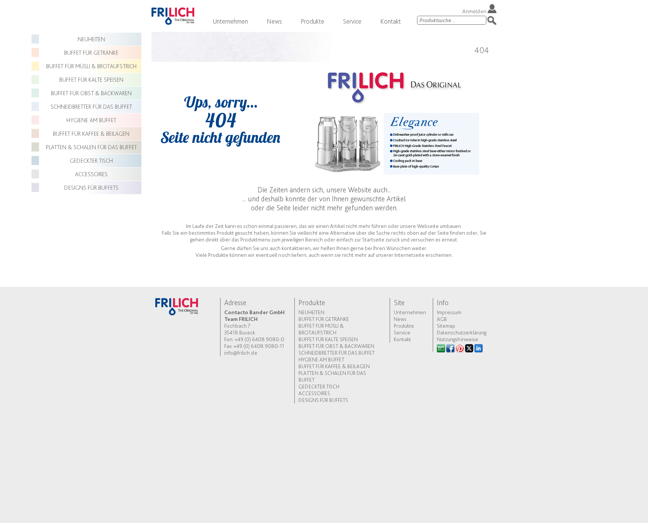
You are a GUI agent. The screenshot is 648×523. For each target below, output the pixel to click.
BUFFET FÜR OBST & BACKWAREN (91, 93)
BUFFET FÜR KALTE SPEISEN (91, 79)
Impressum (449, 312)
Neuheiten (91, 39)
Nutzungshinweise (457, 339)
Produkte (312, 21)
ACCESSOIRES (91, 174)
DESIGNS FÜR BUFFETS (91, 187)
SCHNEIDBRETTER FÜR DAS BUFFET (91, 106)
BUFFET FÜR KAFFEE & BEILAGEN (91, 133)
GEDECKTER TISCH (91, 160)
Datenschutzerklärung (461, 332)
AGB (442, 319)
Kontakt (390, 21)
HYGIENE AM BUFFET (91, 120)
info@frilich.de (240, 352)
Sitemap (446, 325)
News (274, 21)
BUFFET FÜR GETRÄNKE (91, 52)
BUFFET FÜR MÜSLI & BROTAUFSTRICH (91, 66)
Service (352, 21)
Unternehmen (230, 21)
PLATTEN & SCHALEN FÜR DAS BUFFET (91, 147)
